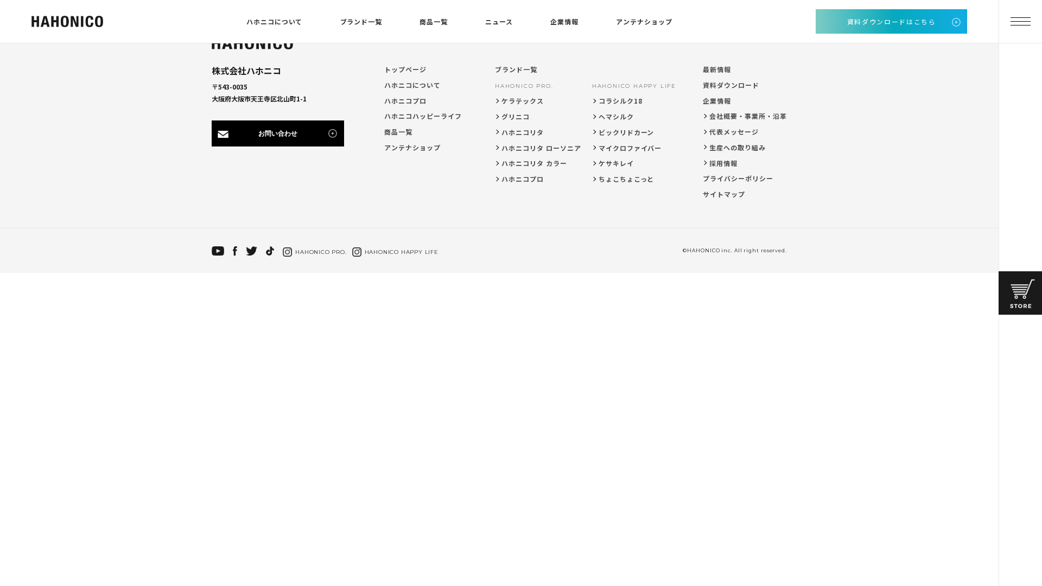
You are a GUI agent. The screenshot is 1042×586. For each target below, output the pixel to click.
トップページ (405, 69)
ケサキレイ (616, 163)
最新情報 (717, 69)
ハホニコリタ (522, 132)
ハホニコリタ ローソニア (541, 147)
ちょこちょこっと (627, 178)
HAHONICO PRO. (524, 86)
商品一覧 (434, 21)
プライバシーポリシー (738, 178)
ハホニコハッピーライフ (423, 115)
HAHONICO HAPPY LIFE (634, 86)
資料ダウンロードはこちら (891, 21)
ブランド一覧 (361, 21)
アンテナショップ (644, 21)
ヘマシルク (616, 116)
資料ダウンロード (731, 85)
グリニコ (515, 116)
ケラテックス (522, 100)
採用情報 (723, 163)
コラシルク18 (621, 100)
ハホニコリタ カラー (534, 163)
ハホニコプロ (405, 100)
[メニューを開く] (1020, 21)
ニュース (499, 21)
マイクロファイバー (630, 147)
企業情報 (564, 21)
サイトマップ (724, 194)
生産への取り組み (737, 147)
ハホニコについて (274, 21)
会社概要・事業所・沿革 (748, 115)
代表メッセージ (734, 131)
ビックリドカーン (627, 132)
